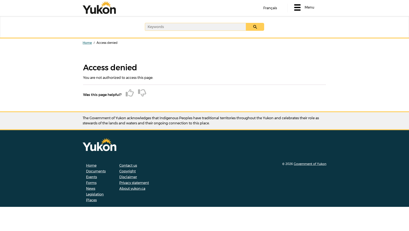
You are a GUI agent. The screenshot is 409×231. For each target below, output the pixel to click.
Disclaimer (128, 177)
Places (91, 200)
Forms (91, 183)
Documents (96, 171)
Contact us (128, 165)
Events (91, 177)
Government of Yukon (310, 164)
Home (87, 43)
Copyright (127, 171)
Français (270, 8)
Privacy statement (134, 183)
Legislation (95, 194)
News (90, 189)
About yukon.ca (132, 189)
